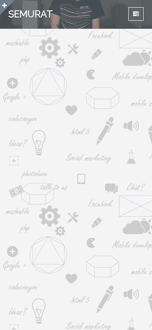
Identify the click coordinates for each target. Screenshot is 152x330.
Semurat (30, 13)
